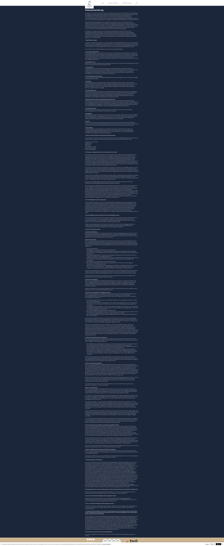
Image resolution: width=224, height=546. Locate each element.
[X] (89, 539)
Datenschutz (92, 542)
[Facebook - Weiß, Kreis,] (87, 539)
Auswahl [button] (207, 544)
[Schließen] (222, 544)
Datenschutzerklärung (107, 544)
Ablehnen (212, 544)
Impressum (88, 542)
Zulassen (218, 544)
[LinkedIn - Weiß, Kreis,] (94, 539)
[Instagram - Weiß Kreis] (92, 539)
